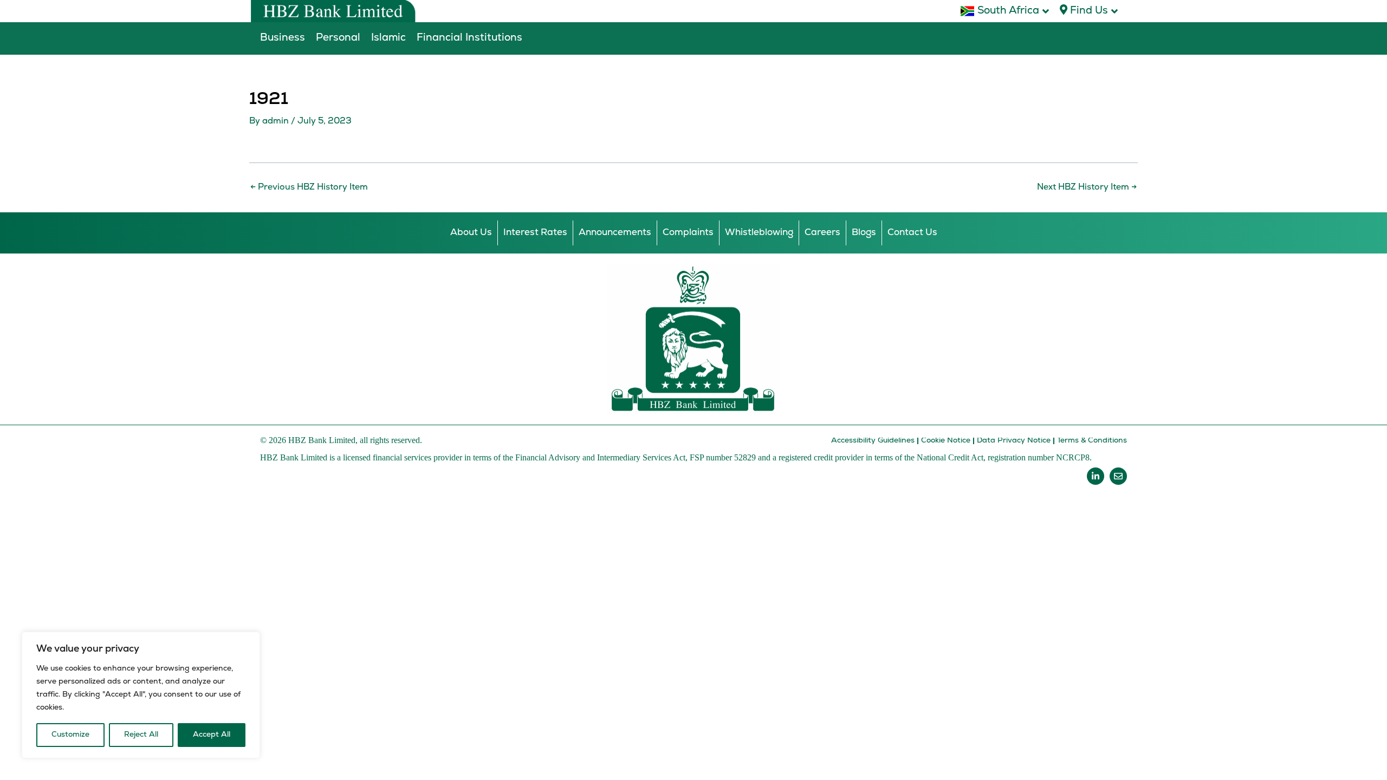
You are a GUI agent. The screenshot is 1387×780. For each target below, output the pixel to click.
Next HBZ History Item (1087, 187)
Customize (70, 735)
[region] (141, 695)
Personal (338, 38)
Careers (822, 232)
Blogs (864, 232)
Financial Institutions (469, 38)
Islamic (388, 38)
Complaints (688, 232)
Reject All (141, 735)
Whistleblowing (759, 232)
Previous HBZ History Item (309, 187)
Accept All (211, 735)
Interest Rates (535, 232)
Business (282, 38)
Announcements (615, 232)
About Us (471, 232)
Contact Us (912, 232)
